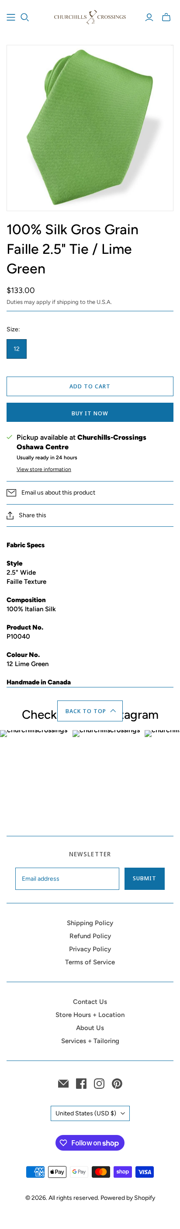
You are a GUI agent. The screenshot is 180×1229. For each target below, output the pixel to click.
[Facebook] (81, 1083)
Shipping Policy (90, 923)
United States (85, 1113)
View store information (44, 469)
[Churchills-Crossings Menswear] (90, 16)
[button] (90, 710)
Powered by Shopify (127, 1198)
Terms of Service (90, 962)
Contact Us (90, 1002)
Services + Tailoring (90, 1041)
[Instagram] (99, 1083)
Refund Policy (90, 936)
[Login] (149, 17)
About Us (90, 1028)
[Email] (63, 1083)
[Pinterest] (117, 1083)
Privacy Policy (90, 949)
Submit (144, 878)
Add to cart (90, 386)
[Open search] (25, 17)
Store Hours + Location (90, 1015)
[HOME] (11, 17)
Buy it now (90, 413)
